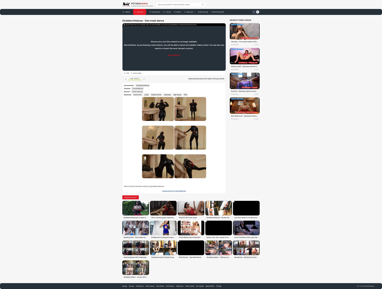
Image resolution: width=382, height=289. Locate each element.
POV (185, 95)
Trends (168, 12)
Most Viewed (150, 286)
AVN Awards (170, 286)
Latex (147, 95)
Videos (127, 12)
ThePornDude (203, 12)
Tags (219, 286)
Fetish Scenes (137, 92)
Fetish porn (138, 95)
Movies (124, 286)
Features (189, 12)
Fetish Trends (189, 286)
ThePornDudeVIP (217, 12)
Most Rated (160, 286)
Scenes (131, 286)
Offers (178, 12)
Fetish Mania (370, 286)
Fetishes (140, 12)
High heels (177, 95)
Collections (179, 286)
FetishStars (155, 12)
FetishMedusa (138, 88)
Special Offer (210, 286)
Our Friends (200, 286)
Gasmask (167, 95)
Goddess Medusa (142, 85)
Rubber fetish (156, 95)
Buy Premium (174, 55)
